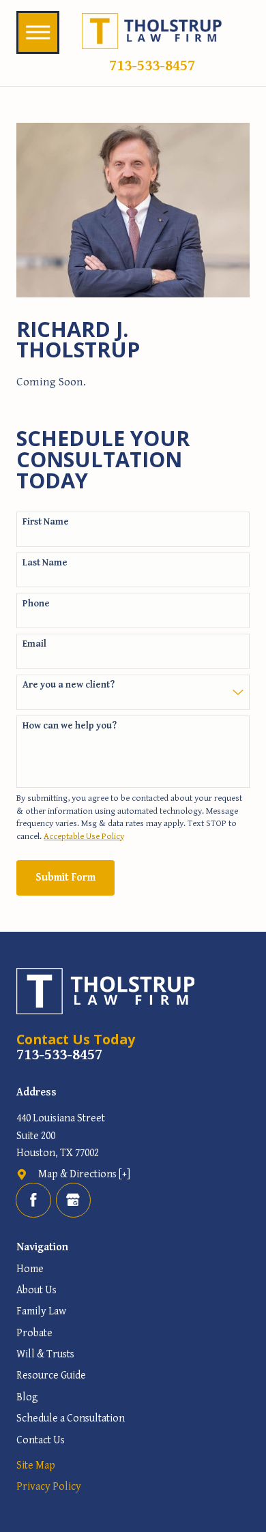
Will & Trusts (45, 1354)
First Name (46, 521)
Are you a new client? (69, 684)
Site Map (35, 1465)
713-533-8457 (152, 65)
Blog (27, 1397)
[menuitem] (133, 1269)
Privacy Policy (48, 1486)
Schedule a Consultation (70, 1418)
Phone (36, 603)
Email (34, 643)
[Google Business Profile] (73, 1200)
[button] (37, 32)
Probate (34, 1333)
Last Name (45, 562)
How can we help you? (70, 725)
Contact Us (40, 1440)
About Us (36, 1290)
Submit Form (65, 877)
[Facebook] (33, 1200)
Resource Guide (51, 1375)
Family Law (41, 1311)
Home (30, 1269)
